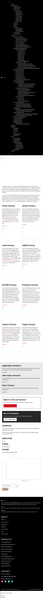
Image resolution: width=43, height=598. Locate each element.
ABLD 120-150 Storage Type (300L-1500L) (26, 66)
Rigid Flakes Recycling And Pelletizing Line (27, 92)
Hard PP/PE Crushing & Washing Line (25, 86)
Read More (4, 226)
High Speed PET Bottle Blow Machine (23, 105)
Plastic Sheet (16, 135)
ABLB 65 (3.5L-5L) (22, 54)
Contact (13, 151)
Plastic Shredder (21, 99)
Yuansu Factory (19, 16)
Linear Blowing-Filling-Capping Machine (24, 111)
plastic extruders (33, 332)
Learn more (4, 372)
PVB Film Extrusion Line (21, 78)
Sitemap (40, 589)
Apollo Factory (19, 12)
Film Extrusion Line (20, 72)
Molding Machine (19, 29)
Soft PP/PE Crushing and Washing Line (26, 85)
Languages (37, 589)
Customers (16, 26)
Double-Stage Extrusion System (22, 45)
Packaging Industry (17, 133)
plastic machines (31, 254)
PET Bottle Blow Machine (19, 102)
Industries (13, 126)
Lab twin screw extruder (20, 38)
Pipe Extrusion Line (20, 75)
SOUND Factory (9, 285)
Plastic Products (19, 148)
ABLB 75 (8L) (21, 55)
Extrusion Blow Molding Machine (20, 48)
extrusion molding (9, 333)
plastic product (14, 201)
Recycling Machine (20, 31)
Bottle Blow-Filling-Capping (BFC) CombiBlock (25, 109)
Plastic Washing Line (20, 82)
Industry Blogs (16, 149)
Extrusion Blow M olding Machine (8, 544)
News (12, 136)
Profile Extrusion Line (20, 76)
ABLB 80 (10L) (21, 56)
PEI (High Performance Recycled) (22, 123)
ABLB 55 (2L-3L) (21, 52)
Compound (16, 129)
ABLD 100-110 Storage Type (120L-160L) (26, 65)
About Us (3, 519)
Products (13, 35)
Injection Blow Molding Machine (20, 116)
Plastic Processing (19, 146)
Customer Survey (17, 34)
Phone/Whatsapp (5, 457)
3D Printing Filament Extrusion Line (23, 79)
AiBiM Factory (19, 19)
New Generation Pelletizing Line (24, 89)
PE (37, 340)
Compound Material (18, 122)
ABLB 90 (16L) (21, 58)
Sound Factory (19, 21)
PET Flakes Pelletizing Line (23, 93)
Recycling (16, 131)
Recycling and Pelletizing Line (22, 88)
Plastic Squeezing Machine (23, 101)
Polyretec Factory (19, 14)
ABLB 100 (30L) (21, 59)
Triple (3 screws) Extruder (21, 41)
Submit (5, 489)
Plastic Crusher (21, 98)
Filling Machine (17, 108)
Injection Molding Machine (19, 112)
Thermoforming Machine (18, 118)
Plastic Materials (19, 145)
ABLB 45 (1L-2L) (21, 51)
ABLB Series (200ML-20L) (21, 49)
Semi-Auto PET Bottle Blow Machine (23, 104)
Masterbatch (16, 128)
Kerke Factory (18, 11)
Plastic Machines (32, 589)
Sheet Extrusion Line (20, 71)
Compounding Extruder (18, 36)
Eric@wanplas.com (6, 446)
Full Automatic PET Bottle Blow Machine (24, 106)
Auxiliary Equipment (20, 96)
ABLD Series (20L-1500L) (21, 62)
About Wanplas (14, 5)
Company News (17, 138)
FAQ (14, 25)
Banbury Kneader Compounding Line (23, 46)
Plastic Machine (19, 143)
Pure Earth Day (17, 32)
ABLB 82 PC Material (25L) (23, 61)
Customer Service (17, 7)
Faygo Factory (19, 18)
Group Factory (16, 9)
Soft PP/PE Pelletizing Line (23, 91)
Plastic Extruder (19, 28)
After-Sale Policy (17, 8)
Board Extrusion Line (20, 74)
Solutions (13, 125)
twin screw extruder (15, 221)
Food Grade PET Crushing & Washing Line (26, 83)
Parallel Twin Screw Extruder (21, 39)
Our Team (16, 22)
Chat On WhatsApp (10, 405)
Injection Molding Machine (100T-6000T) (24, 115)
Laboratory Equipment (18, 121)
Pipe (15, 132)
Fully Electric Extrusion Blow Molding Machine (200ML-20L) (28, 68)
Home (12, 4)
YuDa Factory (18, 15)
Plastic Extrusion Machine (19, 69)
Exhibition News (17, 139)
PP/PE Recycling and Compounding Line (26, 95)
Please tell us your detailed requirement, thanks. (12, 481)
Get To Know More (10, 419)
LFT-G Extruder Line (20, 42)
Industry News (16, 141)
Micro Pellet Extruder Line (21, 44)
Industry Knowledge (18, 142)
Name (3, 454)
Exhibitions (16, 24)
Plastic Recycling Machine (19, 81)
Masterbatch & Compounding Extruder (14, 461)
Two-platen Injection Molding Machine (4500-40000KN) (27, 113)
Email (3, 456)
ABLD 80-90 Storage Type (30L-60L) (25, 64)
